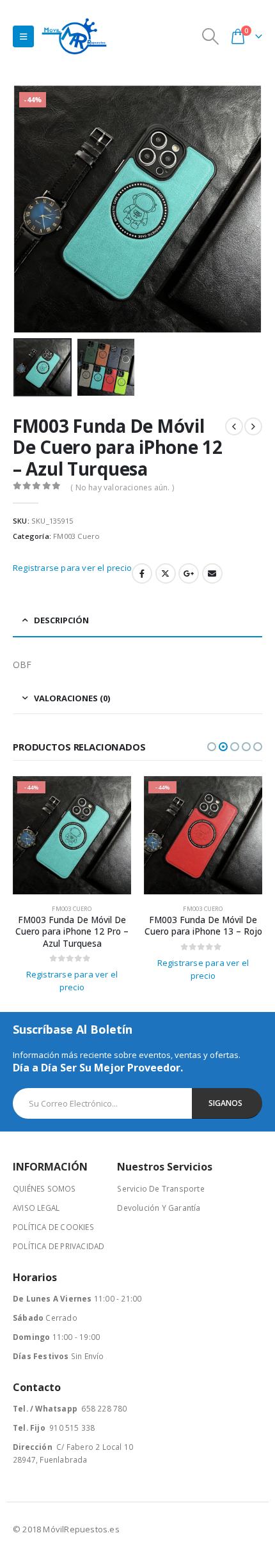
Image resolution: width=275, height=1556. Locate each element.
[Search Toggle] (211, 36)
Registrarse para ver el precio (72, 567)
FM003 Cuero (76, 536)
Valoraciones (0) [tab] (72, 698)
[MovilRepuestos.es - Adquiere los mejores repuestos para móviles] (74, 36)
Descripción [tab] (61, 620)
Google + (188, 573)
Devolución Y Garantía (158, 1207)
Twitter (165, 573)
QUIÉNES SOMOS (44, 1188)
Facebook (142, 573)
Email (212, 573)
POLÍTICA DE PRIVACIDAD (58, 1246)
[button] (28, 209)
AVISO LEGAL (36, 1207)
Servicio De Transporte (160, 1188)
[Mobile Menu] (23, 36)
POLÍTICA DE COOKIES (53, 1227)
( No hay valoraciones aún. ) (122, 487)
